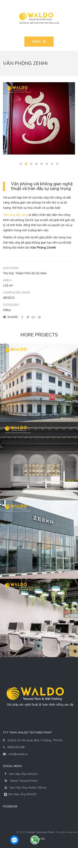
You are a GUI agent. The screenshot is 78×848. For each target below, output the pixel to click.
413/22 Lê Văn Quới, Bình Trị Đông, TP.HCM (34, 740)
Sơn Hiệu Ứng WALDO (23, 774)
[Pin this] (39, 317)
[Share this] (22, 317)
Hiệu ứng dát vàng (15, 215)
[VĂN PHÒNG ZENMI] (39, 118)
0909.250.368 (15, 747)
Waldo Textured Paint (24, 781)
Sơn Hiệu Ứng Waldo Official (28, 788)
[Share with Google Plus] (34, 317)
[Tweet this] (28, 317)
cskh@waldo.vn (18, 754)
